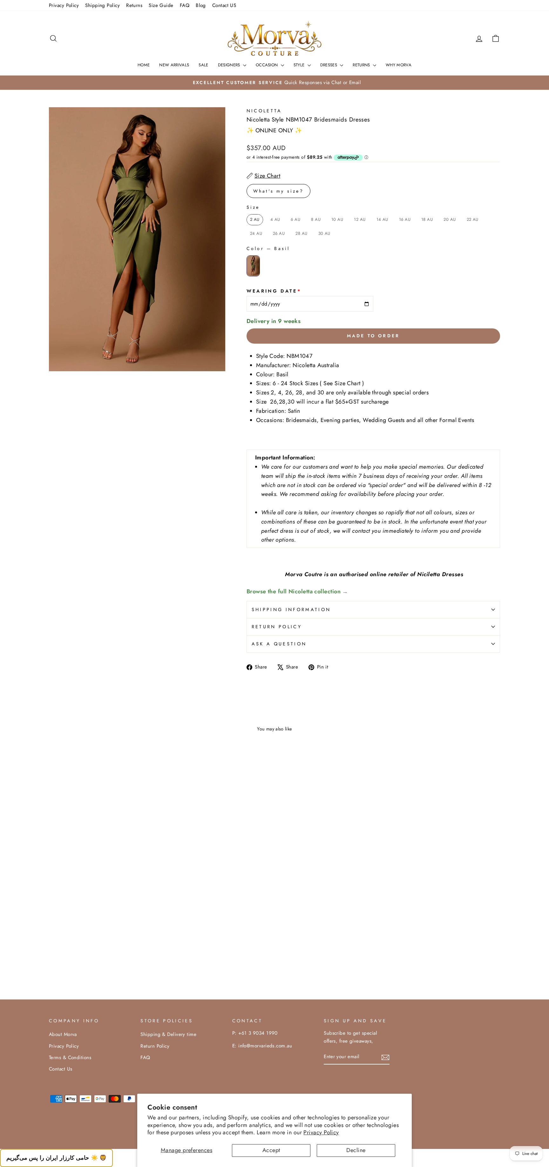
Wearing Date (274, 291)
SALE (203, 65)
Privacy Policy (321, 1132)
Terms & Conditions (70, 1057)
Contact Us (60, 1068)
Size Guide (161, 5)
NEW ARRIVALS (174, 65)
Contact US (224, 5)
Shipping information (291, 609)
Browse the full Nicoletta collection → (297, 591)
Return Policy (277, 626)
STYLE (300, 65)
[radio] (255, 219)
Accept (271, 1150)
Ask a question (279, 644)
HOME (144, 65)
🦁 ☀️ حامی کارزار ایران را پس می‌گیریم (56, 1158)
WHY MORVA (398, 65)
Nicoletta (264, 111)
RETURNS (362, 65)
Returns (134, 5)
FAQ (184, 5)
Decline (355, 1150)
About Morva (63, 1034)
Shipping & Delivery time (168, 1034)
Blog (201, 5)
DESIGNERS (229, 65)
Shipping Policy (102, 5)
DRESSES (329, 65)
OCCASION (267, 65)
